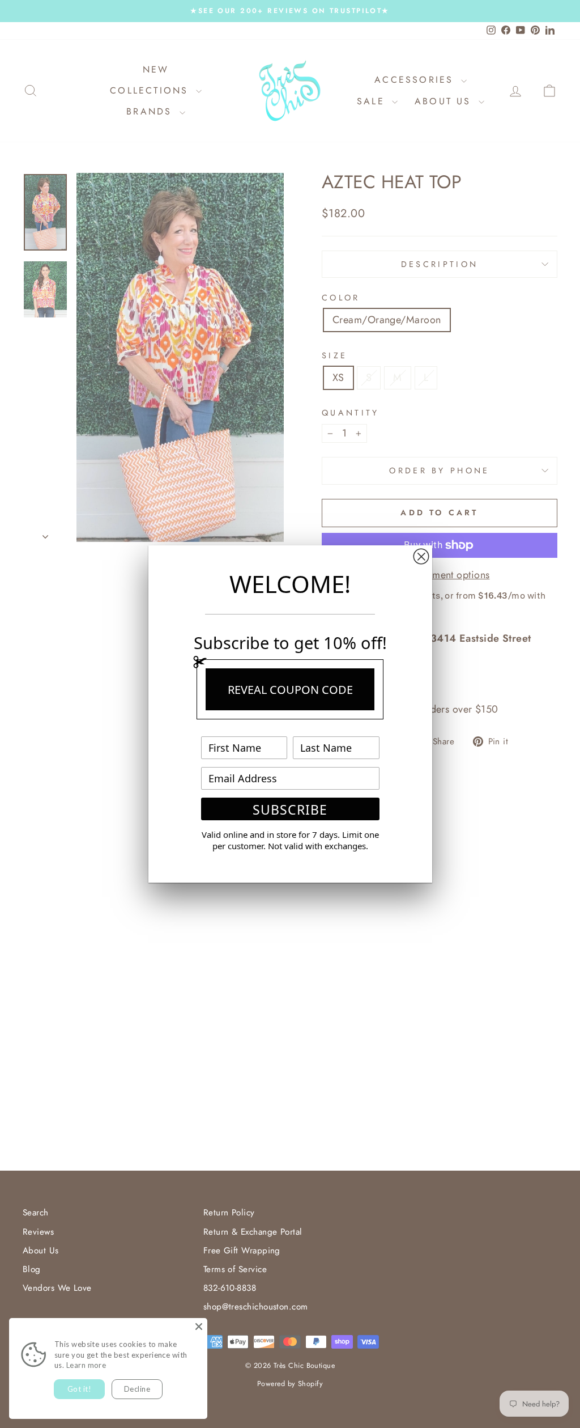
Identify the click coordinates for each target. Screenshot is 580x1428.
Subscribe (290, 809)
